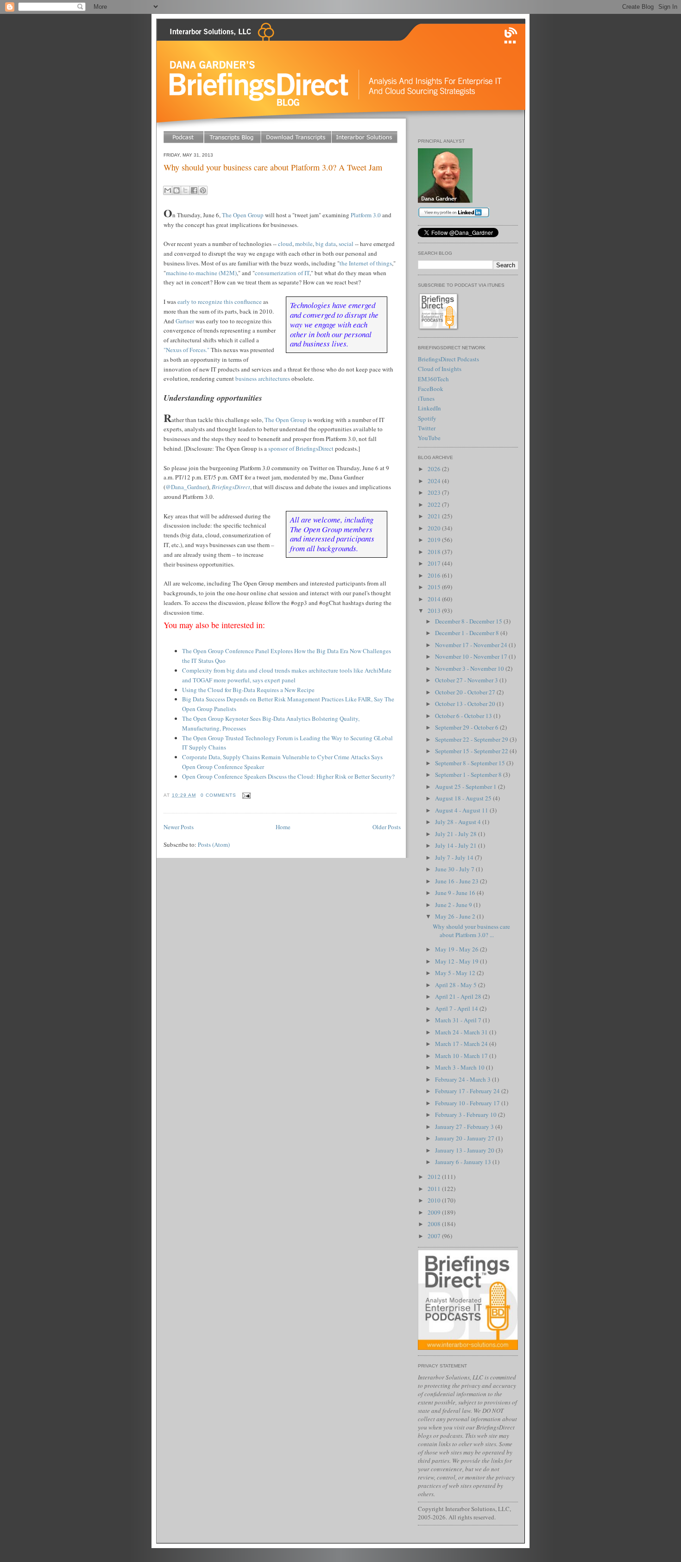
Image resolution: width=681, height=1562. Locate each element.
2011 (435, 1188)
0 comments (218, 795)
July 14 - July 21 (456, 845)
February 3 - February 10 (466, 1114)
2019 (435, 539)
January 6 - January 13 (463, 1162)
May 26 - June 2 (456, 916)
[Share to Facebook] (194, 190)
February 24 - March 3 (463, 1079)
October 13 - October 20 (466, 703)
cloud (285, 243)
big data (325, 243)
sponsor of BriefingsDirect (301, 448)
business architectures (262, 378)
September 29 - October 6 (467, 727)
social (346, 243)
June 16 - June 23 (457, 881)
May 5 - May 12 (456, 973)
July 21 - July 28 (456, 834)
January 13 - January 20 (465, 1150)
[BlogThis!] (176, 190)
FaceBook (430, 388)
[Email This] (167, 190)
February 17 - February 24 (468, 1091)
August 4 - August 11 (462, 810)
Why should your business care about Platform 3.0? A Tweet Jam (273, 167)
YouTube (429, 438)
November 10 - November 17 (472, 656)
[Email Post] (245, 795)
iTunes (426, 398)
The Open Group (243, 215)
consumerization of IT (282, 273)
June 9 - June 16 (456, 892)
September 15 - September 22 (472, 751)
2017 (435, 563)
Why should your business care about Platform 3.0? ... (471, 930)
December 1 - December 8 (467, 633)
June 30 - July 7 (455, 869)
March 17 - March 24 (462, 1043)
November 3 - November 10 (470, 668)
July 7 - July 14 (455, 857)
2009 (435, 1212)
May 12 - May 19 (457, 961)
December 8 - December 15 (469, 621)
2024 (435, 481)
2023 (435, 492)
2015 (435, 587)
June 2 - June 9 (454, 905)
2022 (435, 504)
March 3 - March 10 (460, 1067)
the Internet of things (366, 263)
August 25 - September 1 (466, 786)
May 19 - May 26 (457, 949)
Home (283, 827)
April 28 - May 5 (456, 985)
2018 (435, 552)
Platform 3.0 (366, 215)
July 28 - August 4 (458, 822)
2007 (435, 1236)
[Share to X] (185, 190)
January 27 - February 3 (465, 1126)
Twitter (426, 428)
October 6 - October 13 (464, 716)
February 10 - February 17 (468, 1103)
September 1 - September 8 (469, 774)
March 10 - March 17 (462, 1056)
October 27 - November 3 (467, 680)
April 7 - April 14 (457, 1008)
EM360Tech (433, 379)
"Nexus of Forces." (186, 350)
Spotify (427, 418)
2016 (435, 575)
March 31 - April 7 (459, 1020)
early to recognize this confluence (219, 301)
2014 (435, 599)
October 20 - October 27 (466, 692)
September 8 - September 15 (470, 763)
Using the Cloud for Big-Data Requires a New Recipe (248, 690)
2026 (435, 469)
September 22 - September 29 (472, 739)
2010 (435, 1200)
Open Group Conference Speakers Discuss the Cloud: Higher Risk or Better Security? (288, 776)
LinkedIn (429, 408)
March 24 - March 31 (462, 1032)
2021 (435, 516)
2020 (435, 528)
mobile (304, 243)
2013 (435, 610)
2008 (435, 1224)
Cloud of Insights (439, 369)
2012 (435, 1176)
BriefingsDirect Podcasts (448, 359)
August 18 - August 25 (464, 798)
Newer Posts (179, 827)
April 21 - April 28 (459, 996)
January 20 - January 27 (465, 1138)
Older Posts (386, 827)
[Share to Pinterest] (203, 190)
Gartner (185, 321)
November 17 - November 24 (472, 645)
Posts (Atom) (214, 844)
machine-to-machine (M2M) (201, 273)
